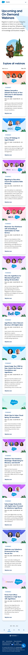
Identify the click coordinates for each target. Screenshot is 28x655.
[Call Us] (24, 645)
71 (19, 630)
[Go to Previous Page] (4, 630)
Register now (8, 113)
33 (9, 630)
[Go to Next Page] (23, 630)
